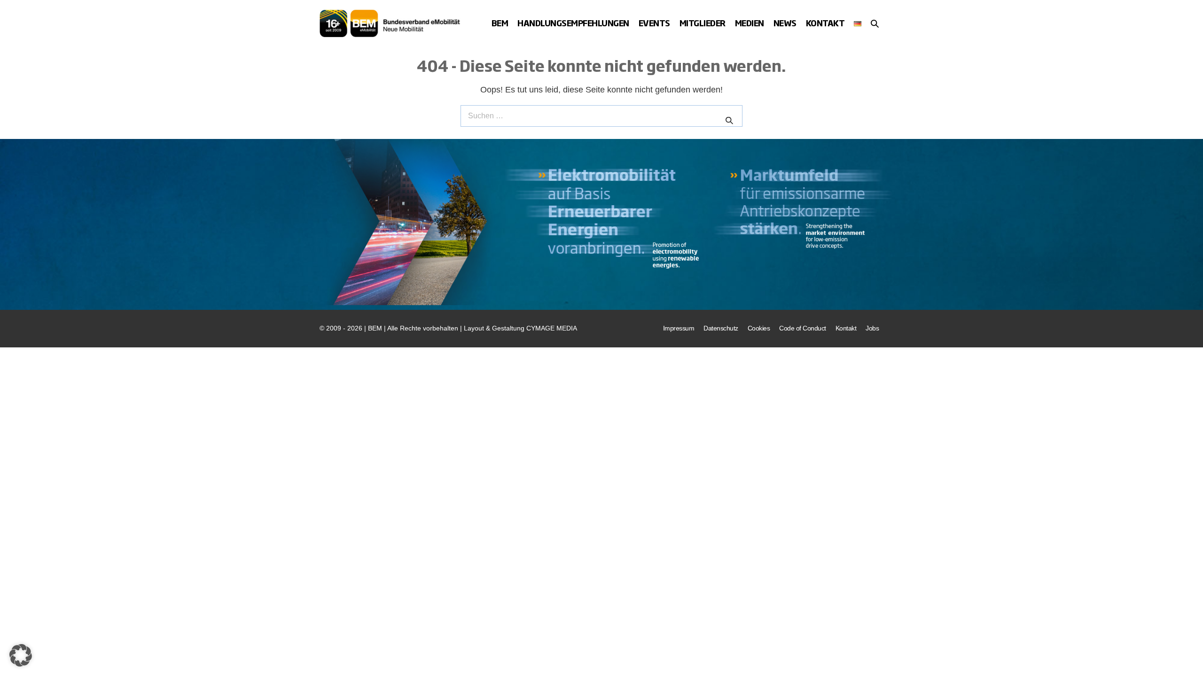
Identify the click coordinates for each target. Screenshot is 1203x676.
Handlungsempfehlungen (573, 23)
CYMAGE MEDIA (551, 328)
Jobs (872, 328)
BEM (500, 23)
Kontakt (825, 23)
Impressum (679, 328)
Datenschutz (720, 328)
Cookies (759, 328)
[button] (874, 23)
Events (654, 23)
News (785, 23)
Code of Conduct (802, 328)
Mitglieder (703, 23)
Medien (749, 23)
